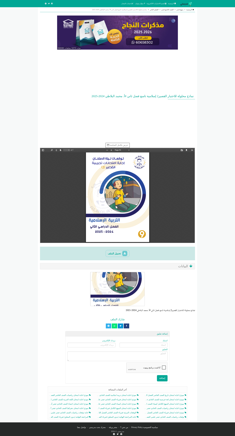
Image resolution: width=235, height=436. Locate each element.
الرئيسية (171, 3)
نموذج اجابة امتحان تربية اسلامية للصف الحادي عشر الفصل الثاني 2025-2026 (116, 395)
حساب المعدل (126, 3)
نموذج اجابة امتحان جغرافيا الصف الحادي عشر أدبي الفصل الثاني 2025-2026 (69, 408)
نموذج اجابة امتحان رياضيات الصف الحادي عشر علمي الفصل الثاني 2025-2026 (164, 408)
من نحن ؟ (124, 427)
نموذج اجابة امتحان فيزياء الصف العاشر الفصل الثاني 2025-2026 (164, 413)
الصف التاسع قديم (167, 10)
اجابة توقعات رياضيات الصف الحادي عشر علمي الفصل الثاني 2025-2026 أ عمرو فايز (69, 413)
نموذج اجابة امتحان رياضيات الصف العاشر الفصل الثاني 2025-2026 (69, 395)
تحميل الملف (115, 253)
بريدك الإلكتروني (108, 341)
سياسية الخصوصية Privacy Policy (144, 427)
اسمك (165, 341)
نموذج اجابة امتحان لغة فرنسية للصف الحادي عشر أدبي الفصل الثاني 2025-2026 (164, 400)
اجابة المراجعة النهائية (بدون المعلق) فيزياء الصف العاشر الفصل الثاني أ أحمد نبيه (116, 417)
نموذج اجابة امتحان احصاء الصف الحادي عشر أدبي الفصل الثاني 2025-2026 (69, 404)
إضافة (162, 378)
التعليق (165, 349)
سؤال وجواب (139, 3)
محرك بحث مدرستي (97, 427)
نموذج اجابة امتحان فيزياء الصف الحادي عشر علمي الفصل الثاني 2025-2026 (116, 400)
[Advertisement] (117, 71)
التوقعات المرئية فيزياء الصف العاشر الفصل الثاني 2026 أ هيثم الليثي (116, 413)
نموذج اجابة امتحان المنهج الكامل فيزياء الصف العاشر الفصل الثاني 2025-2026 (116, 408)
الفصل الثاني (154, 10)
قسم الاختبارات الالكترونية (156, 3)
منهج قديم (180, 10)
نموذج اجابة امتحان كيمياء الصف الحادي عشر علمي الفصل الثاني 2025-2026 (116, 404)
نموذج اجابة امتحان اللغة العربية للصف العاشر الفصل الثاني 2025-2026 (69, 400)
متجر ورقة (113, 427)
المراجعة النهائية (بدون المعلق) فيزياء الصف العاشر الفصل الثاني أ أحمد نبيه (69, 417)
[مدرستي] (187, 3)
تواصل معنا (81, 427)
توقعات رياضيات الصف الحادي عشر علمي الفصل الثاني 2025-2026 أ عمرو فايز (164, 417)
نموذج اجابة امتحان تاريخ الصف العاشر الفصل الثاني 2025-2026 (164, 395)
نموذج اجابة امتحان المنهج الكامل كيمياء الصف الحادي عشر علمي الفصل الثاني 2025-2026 (164, 404)
